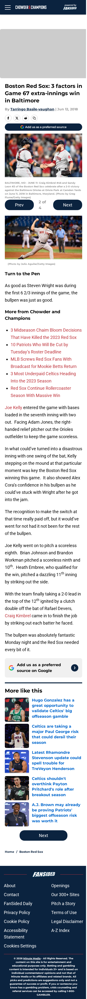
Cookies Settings (20, 945)
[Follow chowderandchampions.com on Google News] (74, 667)
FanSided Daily (18, 903)
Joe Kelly (13, 407)
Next (67, 204)
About (9, 885)
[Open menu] (8, 7)
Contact (11, 894)
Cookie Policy (16, 921)
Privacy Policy (17, 912)
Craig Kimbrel (18, 615)
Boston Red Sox (31, 852)
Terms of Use (64, 912)
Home (9, 852)
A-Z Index (60, 930)
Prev (19, 204)
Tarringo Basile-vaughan (32, 109)
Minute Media (32, 958)
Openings (60, 885)
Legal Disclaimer (67, 921)
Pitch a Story (63, 903)
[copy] (34, 118)
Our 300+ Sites (65, 894)
